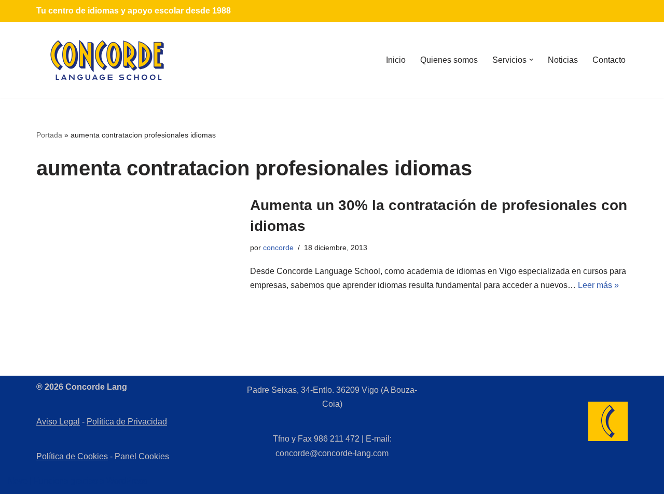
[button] (531, 60)
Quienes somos (449, 60)
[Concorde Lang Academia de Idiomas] (107, 60)
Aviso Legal (58, 421)
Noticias (563, 60)
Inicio (396, 60)
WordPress (126, 480)
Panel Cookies (142, 456)
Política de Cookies (72, 456)
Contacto (609, 60)
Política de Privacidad (127, 421)
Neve (17, 480)
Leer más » (598, 285)
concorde (278, 247)
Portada (49, 135)
